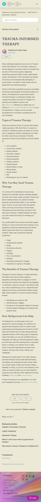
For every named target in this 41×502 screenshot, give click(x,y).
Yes (15, 398)
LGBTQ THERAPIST (9, 431)
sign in (8, 464)
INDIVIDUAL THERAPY (9, 15)
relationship (13, 375)
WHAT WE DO (32, 12)
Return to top (7, 417)
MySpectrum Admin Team (17, 50)
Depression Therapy (9, 435)
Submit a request (29, 409)
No (26, 398)
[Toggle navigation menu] (37, 4)
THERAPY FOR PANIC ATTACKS (14, 427)
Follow (6, 56)
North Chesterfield (16, 107)
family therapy (26, 375)
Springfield (29, 107)
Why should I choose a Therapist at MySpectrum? (20, 446)
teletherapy (9, 105)
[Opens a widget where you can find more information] (33, 498)
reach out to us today (29, 382)
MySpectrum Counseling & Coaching (13, 12)
